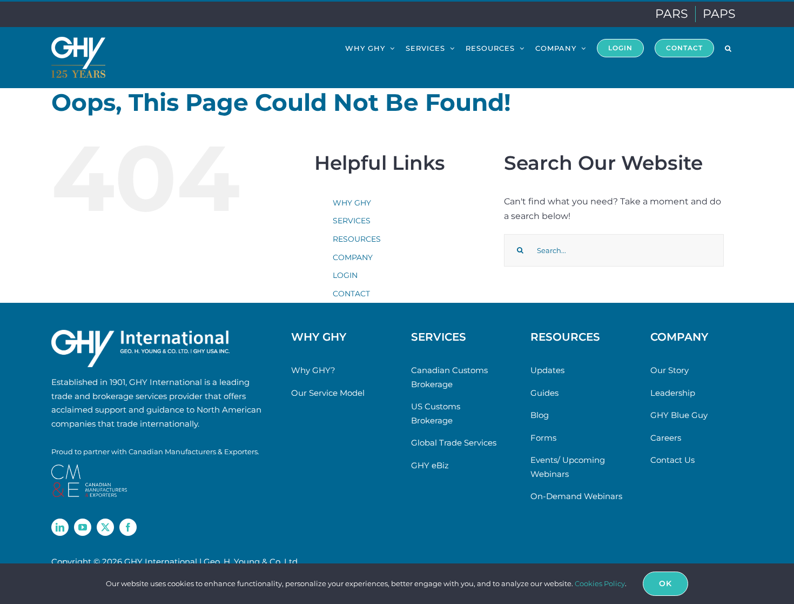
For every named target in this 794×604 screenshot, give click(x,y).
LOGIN (345, 275)
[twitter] (105, 527)
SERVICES (352, 220)
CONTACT (351, 293)
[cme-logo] (89, 468)
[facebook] (128, 527)
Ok (665, 583)
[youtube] (82, 527)
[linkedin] (60, 527)
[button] (728, 47)
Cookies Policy (600, 583)
